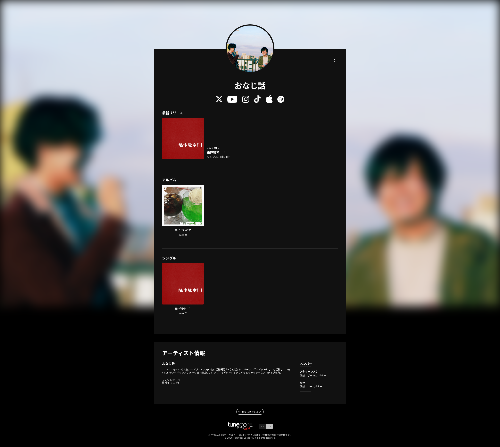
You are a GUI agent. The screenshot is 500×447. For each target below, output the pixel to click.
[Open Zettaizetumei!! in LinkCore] (183, 138)
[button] (334, 60)
